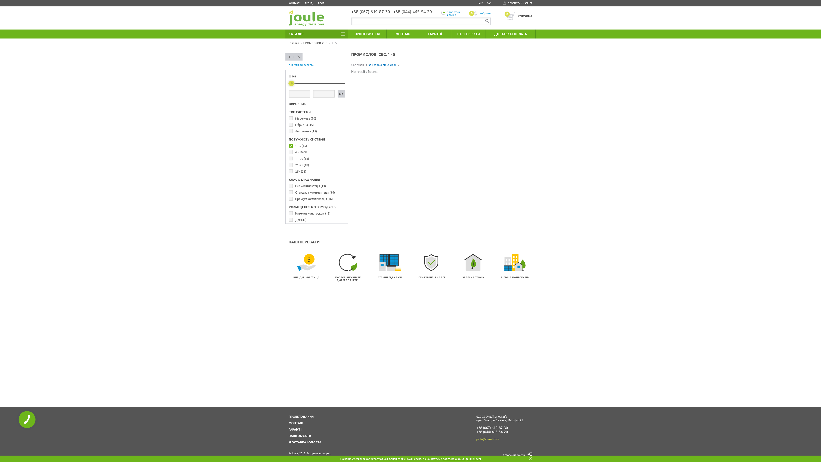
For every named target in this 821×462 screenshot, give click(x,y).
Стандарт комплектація (315, 192)
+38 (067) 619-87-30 (492, 428)
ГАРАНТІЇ (295, 429)
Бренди (309, 3)
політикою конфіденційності (462, 458)
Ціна (292, 76)
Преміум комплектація (314, 199)
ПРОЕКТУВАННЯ (301, 416)
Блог (321, 3)
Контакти (295, 3)
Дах (300, 220)
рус (489, 3)
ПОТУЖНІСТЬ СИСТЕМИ (307, 139)
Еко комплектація (310, 186)
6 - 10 (302, 152)
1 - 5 (291, 57)
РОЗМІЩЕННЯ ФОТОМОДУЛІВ (312, 207)
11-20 (302, 158)
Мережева (305, 118)
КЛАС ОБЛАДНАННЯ (304, 179)
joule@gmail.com (487, 439)
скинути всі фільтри (301, 64)
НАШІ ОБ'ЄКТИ (300, 436)
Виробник (297, 104)
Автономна (306, 131)
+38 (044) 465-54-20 (492, 432)
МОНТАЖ (296, 423)
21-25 (302, 165)
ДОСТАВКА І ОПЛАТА (305, 442)
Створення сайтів (514, 455)
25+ (300, 171)
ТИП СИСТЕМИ (300, 112)
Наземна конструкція (312, 213)
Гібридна (304, 125)
